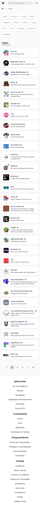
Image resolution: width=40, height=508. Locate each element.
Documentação (20, 451)
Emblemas (20, 455)
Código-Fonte (20, 501)
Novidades (20, 395)
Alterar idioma (20, 470)
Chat (20, 423)
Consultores (20, 492)
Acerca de (20, 488)
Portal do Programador (20, 442)
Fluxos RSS (20, 408)
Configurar (20, 466)
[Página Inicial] (3, 9)
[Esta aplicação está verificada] (16, 51)
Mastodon (20, 427)
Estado (20, 497)
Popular (20, 391)
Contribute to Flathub (20, 432)
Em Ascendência (20, 386)
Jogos (10, 8)
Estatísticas (20, 484)
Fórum (20, 419)
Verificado (20, 404)
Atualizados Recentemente (20, 399)
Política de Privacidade (20, 479)
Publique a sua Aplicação (20, 447)
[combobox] (20, 3)
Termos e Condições (20, 475)
